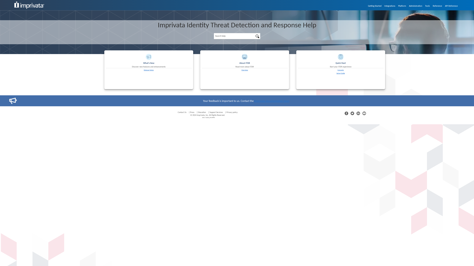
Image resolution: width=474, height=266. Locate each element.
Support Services (216, 112)
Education (202, 112)
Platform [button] (402, 6)
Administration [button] (415, 6)
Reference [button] (437, 6)
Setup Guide (340, 73)
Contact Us (182, 112)
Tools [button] (427, 6)
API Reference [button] (451, 6)
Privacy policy (232, 112)
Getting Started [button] (374, 6)
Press (192, 112)
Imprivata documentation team (271, 101)
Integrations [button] (389, 6)
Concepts (340, 70)
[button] (257, 36)
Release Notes (149, 70)
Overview (244, 70)
